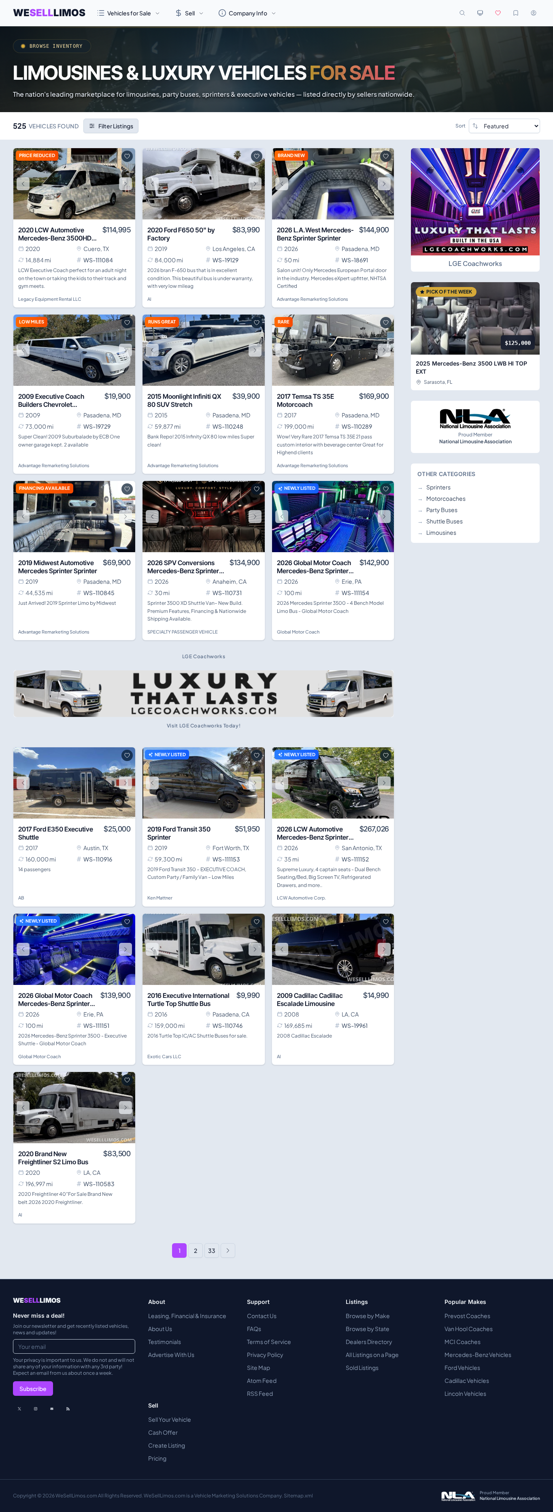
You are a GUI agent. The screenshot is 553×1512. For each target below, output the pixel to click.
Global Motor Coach (298, 631)
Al (149, 299)
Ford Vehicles (462, 1367)
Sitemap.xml (298, 1496)
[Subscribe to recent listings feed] (68, 1408)
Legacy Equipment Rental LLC (49, 299)
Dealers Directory (369, 1341)
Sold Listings (362, 1367)
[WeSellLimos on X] (19, 1408)
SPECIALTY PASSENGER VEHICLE (182, 631)
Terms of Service (269, 1341)
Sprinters (434, 487)
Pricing (157, 1458)
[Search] (462, 12)
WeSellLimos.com (76, 1496)
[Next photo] (125, 183)
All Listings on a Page (372, 1354)
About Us (160, 1328)
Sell (190, 13)
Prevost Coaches (467, 1315)
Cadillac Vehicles (467, 1380)
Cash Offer (163, 1432)
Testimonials (164, 1341)
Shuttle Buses (440, 521)
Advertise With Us (171, 1354)
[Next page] (228, 1250)
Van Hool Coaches (469, 1328)
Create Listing (166, 1445)
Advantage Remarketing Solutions (312, 299)
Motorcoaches (441, 498)
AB (21, 897)
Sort (460, 126)
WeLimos (49, 13)
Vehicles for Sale (129, 13)
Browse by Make (368, 1315)
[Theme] (480, 12)
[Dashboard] (533, 12)
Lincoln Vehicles (465, 1393)
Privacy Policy (265, 1354)
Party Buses (437, 509)
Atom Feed (261, 1380)
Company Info (248, 13)
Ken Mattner (159, 897)
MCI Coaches (463, 1341)
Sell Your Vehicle (169, 1419)
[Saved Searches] (515, 12)
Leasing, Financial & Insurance (187, 1315)
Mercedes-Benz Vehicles (478, 1354)
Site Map (258, 1367)
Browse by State (367, 1328)
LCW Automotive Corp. (301, 897)
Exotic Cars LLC (164, 1056)
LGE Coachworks (475, 263)
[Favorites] (497, 12)
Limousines (436, 532)
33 (211, 1250)
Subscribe (33, 1388)
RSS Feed (260, 1393)
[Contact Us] (51, 1408)
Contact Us (261, 1315)
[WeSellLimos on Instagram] (35, 1408)
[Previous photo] (23, 183)
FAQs (254, 1328)
